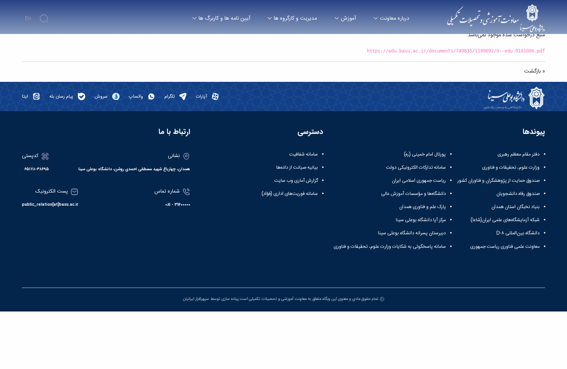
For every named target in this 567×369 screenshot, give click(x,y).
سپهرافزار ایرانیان (196, 299)
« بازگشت (534, 71)
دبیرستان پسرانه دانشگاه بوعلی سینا (412, 233)
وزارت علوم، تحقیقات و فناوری (511, 167)
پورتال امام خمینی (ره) (425, 154)
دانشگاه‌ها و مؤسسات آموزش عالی (413, 194)
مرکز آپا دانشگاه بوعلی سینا (421, 220)
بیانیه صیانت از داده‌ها (297, 167)
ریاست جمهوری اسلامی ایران (419, 180)
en (28, 18)
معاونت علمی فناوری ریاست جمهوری (505, 247)
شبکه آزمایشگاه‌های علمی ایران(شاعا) (505, 220)
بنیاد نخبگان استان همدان (515, 207)
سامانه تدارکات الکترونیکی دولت (416, 167)
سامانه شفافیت (303, 154)
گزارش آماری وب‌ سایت (296, 180)
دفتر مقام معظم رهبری (519, 154)
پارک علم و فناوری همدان (422, 207)
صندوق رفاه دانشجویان (518, 194)
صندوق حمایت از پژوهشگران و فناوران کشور (498, 180)
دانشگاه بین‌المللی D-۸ (518, 233)
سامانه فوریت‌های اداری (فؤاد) (290, 194)
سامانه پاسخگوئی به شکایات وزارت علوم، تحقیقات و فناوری (390, 247)
